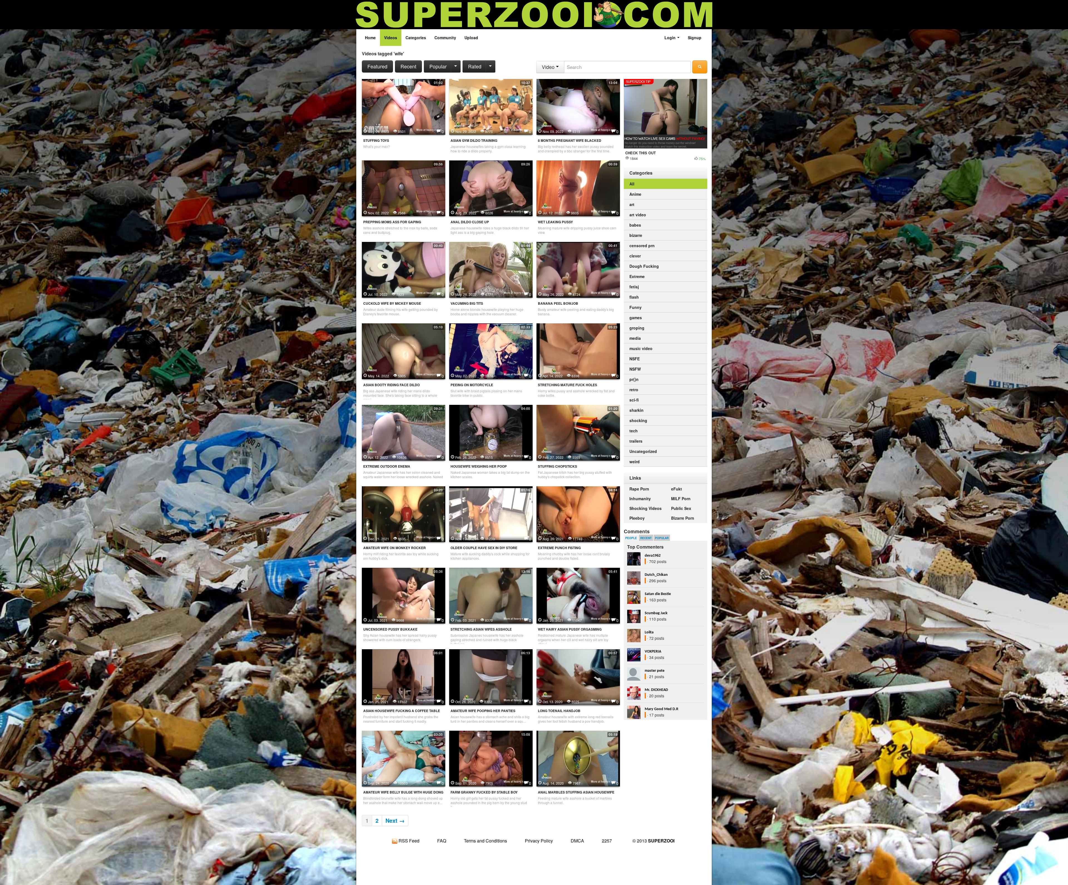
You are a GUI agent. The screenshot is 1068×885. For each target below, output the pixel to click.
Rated (474, 66)
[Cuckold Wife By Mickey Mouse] (403, 269)
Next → (395, 820)
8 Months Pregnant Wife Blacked (569, 140)
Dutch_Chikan (656, 575)
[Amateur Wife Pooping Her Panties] (491, 676)
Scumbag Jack (656, 613)
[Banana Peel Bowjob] (578, 269)
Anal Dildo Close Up (470, 222)
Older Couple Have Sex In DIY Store (484, 548)
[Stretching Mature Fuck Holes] (578, 350)
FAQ (441, 840)
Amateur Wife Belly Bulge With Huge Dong (403, 792)
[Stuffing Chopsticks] (578, 432)
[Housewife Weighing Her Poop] (491, 432)
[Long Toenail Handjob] (578, 676)
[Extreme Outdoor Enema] (403, 432)
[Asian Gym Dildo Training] (491, 106)
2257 (607, 840)
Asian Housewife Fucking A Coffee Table (401, 710)
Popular (438, 66)
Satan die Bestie (658, 594)
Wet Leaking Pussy (555, 222)
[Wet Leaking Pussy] (578, 187)
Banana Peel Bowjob (558, 303)
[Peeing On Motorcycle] (491, 350)
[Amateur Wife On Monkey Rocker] (403, 513)
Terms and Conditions (485, 840)
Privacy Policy (539, 840)
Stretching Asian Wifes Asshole (481, 629)
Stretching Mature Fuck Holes (567, 385)
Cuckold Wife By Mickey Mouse (392, 303)
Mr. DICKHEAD (656, 690)
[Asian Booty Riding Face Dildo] (403, 350)
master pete (654, 671)
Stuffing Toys (376, 140)
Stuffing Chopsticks (557, 466)
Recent (408, 66)
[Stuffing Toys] (403, 106)
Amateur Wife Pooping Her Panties (483, 710)
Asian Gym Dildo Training (474, 140)
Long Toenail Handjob (559, 710)
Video (549, 66)
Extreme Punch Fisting (559, 548)
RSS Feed (408, 840)
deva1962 (653, 556)
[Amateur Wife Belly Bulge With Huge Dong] (403, 758)
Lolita (649, 632)
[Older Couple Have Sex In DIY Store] (491, 513)
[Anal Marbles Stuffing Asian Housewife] (578, 758)
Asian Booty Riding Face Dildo (391, 385)
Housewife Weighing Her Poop (479, 466)
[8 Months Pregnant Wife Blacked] (578, 106)
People (631, 538)
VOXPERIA (653, 652)
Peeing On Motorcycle (472, 385)
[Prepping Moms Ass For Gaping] (403, 187)
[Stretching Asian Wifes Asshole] (491, 595)
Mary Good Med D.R (661, 709)
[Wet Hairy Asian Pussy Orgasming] (578, 595)
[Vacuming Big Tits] (491, 269)
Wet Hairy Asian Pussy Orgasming (570, 629)
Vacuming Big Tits (467, 303)
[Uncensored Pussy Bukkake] (403, 595)
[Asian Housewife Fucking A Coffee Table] (403, 676)
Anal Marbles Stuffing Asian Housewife (576, 792)
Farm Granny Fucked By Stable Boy (484, 792)
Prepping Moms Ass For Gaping (392, 222)
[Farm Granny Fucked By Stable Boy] (491, 758)
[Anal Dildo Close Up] (491, 187)
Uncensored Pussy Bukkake (390, 629)
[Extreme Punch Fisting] (578, 513)
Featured (377, 66)
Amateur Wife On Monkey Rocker (394, 548)
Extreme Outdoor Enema (386, 466)
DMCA (577, 840)
